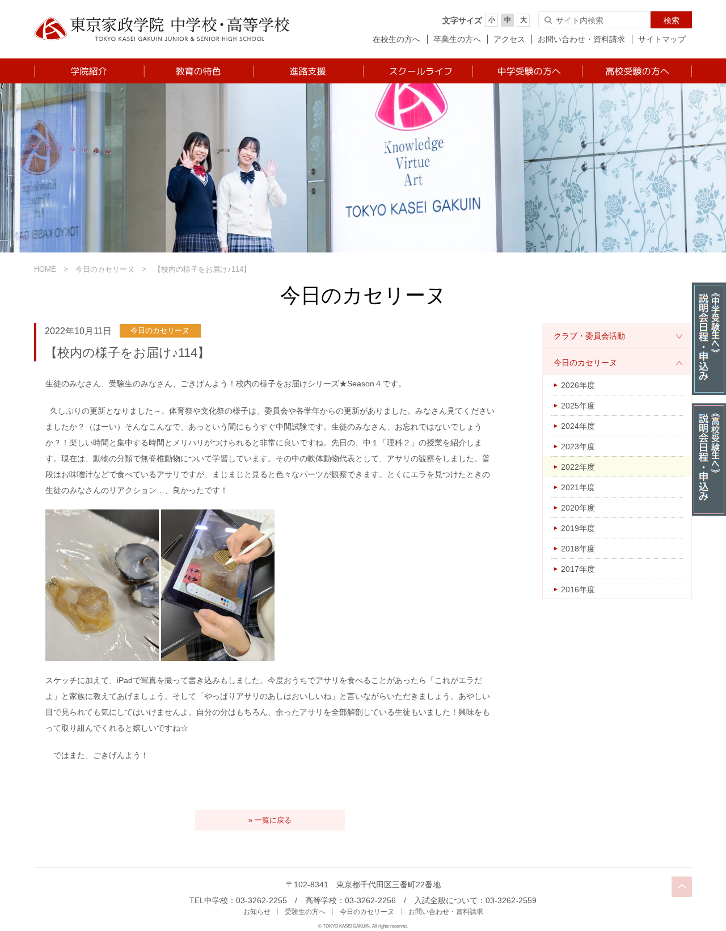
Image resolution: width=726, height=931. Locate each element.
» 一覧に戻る (270, 820)
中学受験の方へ (526, 70)
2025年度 (578, 405)
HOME (45, 269)
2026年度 (578, 385)
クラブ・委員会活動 (589, 335)
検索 (671, 20)
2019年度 (578, 528)
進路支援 (307, 70)
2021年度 (578, 487)
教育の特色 (198, 70)
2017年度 (578, 569)
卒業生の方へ (457, 39)
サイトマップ (662, 39)
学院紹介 (88, 70)
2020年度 (578, 507)
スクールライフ (417, 70)
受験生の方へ (305, 911)
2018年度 (578, 548)
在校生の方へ (396, 39)
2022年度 (578, 466)
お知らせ (257, 911)
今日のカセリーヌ (104, 269)
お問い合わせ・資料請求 (581, 39)
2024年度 (578, 426)
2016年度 (578, 589)
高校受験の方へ (636, 70)
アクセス (509, 39)
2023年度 (578, 446)
